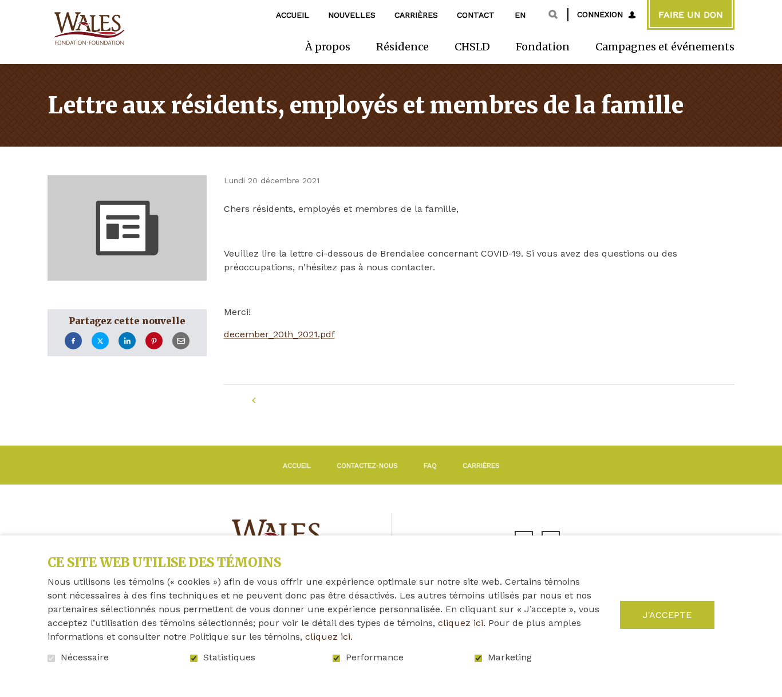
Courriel (180, 341)
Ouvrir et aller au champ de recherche (553, 14)
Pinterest (154, 341)
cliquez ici (460, 622)
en (520, 14)
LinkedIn (127, 341)
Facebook (73, 341)
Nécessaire (85, 657)
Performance (375, 657)
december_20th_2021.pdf (279, 334)
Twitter (100, 341)
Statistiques (229, 657)
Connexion (600, 14)
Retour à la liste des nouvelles (348, 400)
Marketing (510, 657)
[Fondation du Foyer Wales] (88, 28)
